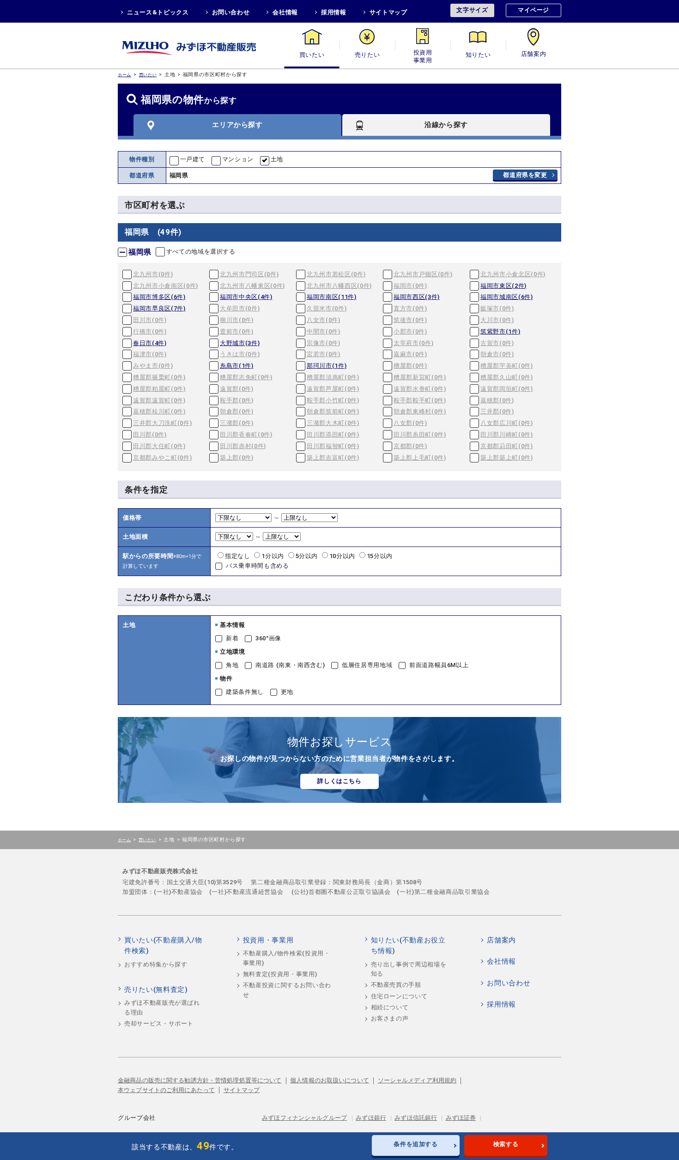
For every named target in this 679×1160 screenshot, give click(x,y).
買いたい (312, 54)
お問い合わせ (231, 12)
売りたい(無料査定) (156, 989)
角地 (232, 665)
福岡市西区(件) (417, 296)
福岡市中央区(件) (246, 296)
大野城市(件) (240, 343)
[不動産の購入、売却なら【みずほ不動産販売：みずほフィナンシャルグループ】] (200, 45)
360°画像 (268, 638)
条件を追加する (416, 1144)
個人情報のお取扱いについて (329, 1080)
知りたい (478, 54)
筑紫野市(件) (500, 331)
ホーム (124, 74)
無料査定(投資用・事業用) (280, 974)
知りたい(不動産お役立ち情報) (408, 945)
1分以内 (273, 556)
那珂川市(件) (326, 365)
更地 (287, 691)
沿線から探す (446, 125)
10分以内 (343, 556)
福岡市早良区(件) (159, 308)
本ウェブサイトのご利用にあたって (166, 1090)
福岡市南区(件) (332, 296)
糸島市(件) (237, 365)
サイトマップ (388, 12)
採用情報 (333, 12)
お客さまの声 (390, 1018)
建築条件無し (245, 691)
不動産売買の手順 (396, 984)
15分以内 (380, 556)
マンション (238, 159)
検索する (506, 1144)
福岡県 (140, 252)
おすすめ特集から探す (156, 964)
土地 (277, 159)
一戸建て (193, 159)
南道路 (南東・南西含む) (290, 665)
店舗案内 (533, 54)
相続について (390, 1007)
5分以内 (308, 556)
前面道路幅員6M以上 (439, 665)
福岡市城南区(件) (506, 296)
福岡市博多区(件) (159, 296)
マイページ (533, 9)
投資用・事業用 (422, 54)
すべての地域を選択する (201, 251)
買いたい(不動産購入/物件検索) (163, 945)
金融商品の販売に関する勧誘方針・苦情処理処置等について (200, 1080)
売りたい (367, 54)
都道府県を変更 (525, 174)
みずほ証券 (461, 1117)
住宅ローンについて (399, 996)
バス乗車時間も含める (257, 565)
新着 (232, 638)
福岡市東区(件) (503, 285)
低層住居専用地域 (367, 665)
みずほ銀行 (371, 1117)
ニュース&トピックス (158, 12)
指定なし (238, 556)
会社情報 (285, 12)
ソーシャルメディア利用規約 (417, 1080)
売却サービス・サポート (159, 1023)
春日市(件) (150, 343)
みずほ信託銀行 (415, 1117)
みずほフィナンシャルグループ (304, 1117)
